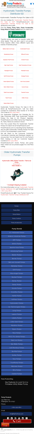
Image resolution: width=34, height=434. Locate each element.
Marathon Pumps (16, 325)
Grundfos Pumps (17, 292)
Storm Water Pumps (8, 87)
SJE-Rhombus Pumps (17, 347)
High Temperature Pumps (25, 65)
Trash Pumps (8, 97)
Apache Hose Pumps (17, 247)
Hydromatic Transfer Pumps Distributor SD (14, 195)
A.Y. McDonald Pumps (16, 232)
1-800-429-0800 (6, 191)
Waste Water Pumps (9, 103)
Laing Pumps (16, 310)
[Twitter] (12, 418)
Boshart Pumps (17, 277)
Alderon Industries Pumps (17, 236)
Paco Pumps (17, 333)
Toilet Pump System (8, 92)
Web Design (20, 429)
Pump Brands (17, 229)
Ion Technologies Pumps (16, 307)
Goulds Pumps (17, 288)
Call (18, 421)
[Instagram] (23, 418)
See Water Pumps (17, 344)
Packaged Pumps (8, 70)
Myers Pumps (17, 329)
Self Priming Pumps (8, 76)
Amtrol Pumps (17, 243)
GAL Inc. (14, 429)
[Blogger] (15, 418)
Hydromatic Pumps (16, 303)
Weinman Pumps (17, 366)
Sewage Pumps (25, 76)
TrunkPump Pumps (17, 362)
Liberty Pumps (17, 318)
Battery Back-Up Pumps (8, 48)
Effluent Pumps (25, 54)
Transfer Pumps (25, 92)
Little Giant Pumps (17, 321)
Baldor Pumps (17, 255)
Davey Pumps (17, 284)
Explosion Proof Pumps (8, 59)
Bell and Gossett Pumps (17, 262)
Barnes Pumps (17, 258)
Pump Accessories (16, 222)
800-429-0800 (15, 112)
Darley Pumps (17, 281)
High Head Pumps (8, 65)
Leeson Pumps (17, 314)
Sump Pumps (25, 87)
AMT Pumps (17, 240)
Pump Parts (16, 210)
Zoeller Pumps (17, 373)
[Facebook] (8, 418)
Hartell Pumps (17, 295)
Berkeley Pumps (16, 266)
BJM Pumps (17, 269)
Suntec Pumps (17, 355)
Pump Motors (16, 214)
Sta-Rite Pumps (17, 351)
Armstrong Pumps (17, 251)
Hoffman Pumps (17, 299)
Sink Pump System (25, 81)
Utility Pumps (25, 97)
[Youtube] (19, 418)
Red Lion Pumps (16, 340)
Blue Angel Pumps (17, 273)
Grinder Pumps (25, 59)
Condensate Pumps (25, 48)
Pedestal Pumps (25, 70)
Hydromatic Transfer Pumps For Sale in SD (17, 23)
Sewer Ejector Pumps (8, 81)
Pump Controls (16, 218)
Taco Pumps (17, 359)
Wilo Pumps (17, 370)
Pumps (16, 206)
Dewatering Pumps (8, 54)
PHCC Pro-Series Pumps (17, 336)
